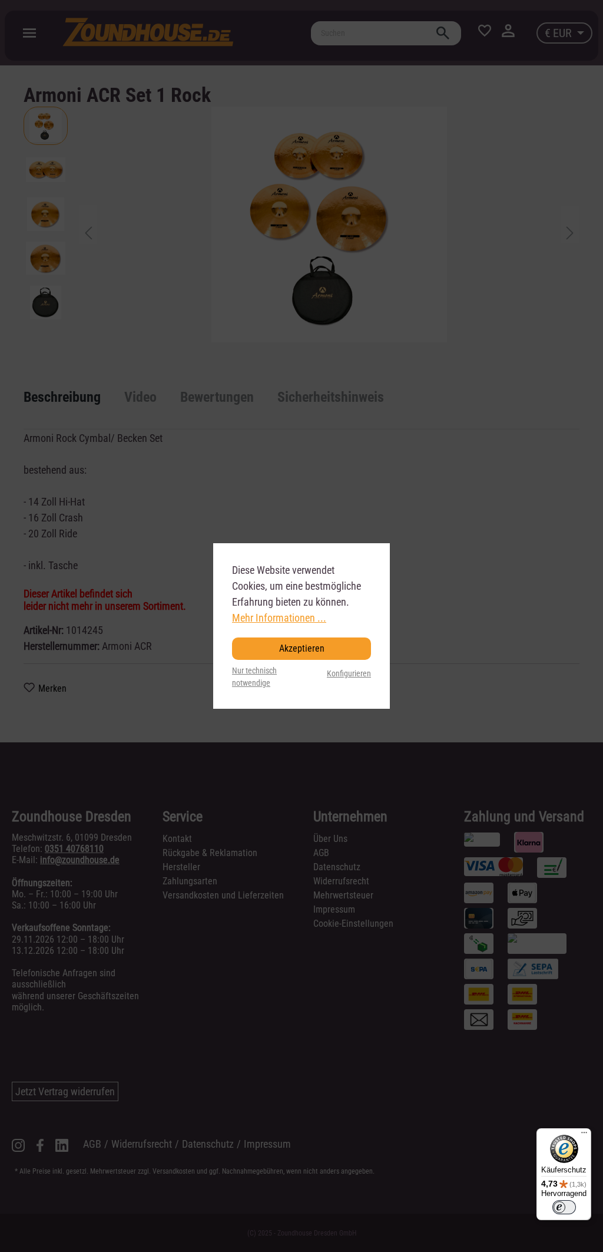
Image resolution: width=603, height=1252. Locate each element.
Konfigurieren (349, 674)
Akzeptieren (301, 648)
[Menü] (584, 1135)
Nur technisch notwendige (254, 677)
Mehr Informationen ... (279, 618)
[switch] (564, 1207)
